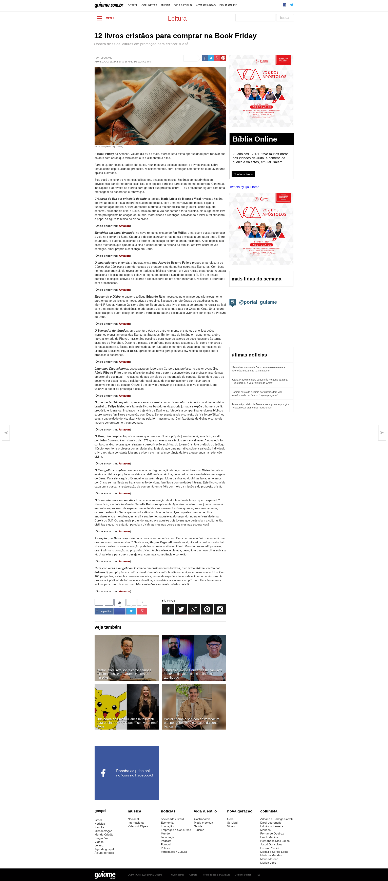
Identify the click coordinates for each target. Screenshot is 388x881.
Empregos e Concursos (176, 829)
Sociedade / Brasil (172, 819)
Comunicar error (243, 875)
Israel (98, 820)
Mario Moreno (269, 859)
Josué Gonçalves (271, 844)
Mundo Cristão (104, 834)
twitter (291, 4)
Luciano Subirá (269, 848)
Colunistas (149, 5)
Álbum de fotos (104, 852)
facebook (284, 4)
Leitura (99, 845)
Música (166, 5)
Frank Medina (269, 837)
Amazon (124, 256)
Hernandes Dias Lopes (275, 840)
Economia (167, 822)
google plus (217, 58)
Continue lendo (243, 174)
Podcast (166, 840)
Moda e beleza (203, 822)
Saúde (198, 826)
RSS (258, 875)
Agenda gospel (104, 849)
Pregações (101, 838)
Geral (230, 819)
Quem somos (178, 875)
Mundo (165, 833)
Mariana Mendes (271, 855)
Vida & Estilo (183, 5)
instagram (220, 609)
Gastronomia (202, 819)
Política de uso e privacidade (216, 875)
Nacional (133, 819)
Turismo (199, 829)
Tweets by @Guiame (244, 187)
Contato (193, 875)
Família (99, 827)
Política (165, 848)
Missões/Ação (103, 830)
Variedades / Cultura (174, 851)
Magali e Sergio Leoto (274, 851)
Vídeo (231, 826)
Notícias (100, 823)
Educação (167, 826)
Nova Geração (206, 5)
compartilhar (105, 611)
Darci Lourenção (271, 822)
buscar (285, 17)
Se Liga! (232, 822)
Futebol (166, 844)
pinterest (223, 58)
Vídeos (99, 841)
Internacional (136, 822)
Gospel (133, 5)
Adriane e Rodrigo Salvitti (276, 819)
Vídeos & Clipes (138, 826)
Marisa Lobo (268, 862)
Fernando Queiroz (272, 833)
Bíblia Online (228, 5)
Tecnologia (168, 837)
